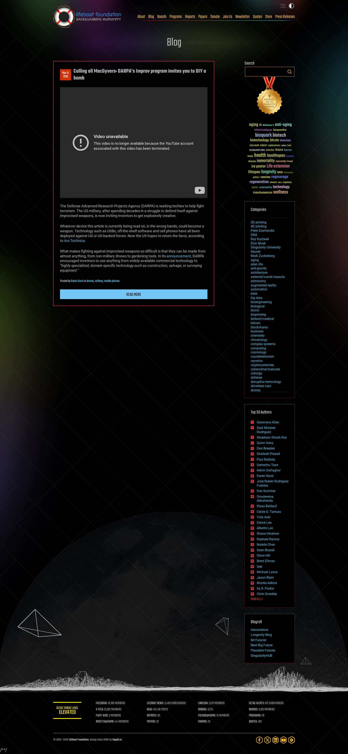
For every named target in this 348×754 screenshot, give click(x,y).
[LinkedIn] (275, 740)
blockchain (285, 140)
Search (289, 71)
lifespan (254, 172)
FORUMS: (202, 721)
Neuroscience (288, 173)
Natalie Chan (266, 545)
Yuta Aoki (263, 517)
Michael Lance (267, 572)
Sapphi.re (117, 739)
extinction (270, 150)
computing (258, 348)
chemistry (258, 335)
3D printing (258, 222)
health (260, 155)
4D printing (258, 226)
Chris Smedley (267, 594)
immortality (266, 160)
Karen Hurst (77, 281)
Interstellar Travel (284, 161)
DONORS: (202, 709)
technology (281, 187)
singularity (287, 182)
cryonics (257, 361)
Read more (133, 294)
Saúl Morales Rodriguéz (266, 430)
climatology (259, 340)
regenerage (279, 177)
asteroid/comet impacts (268, 277)
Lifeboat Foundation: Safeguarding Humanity (87, 17)
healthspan (276, 155)
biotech (279, 135)
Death (289, 146)
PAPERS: (151, 721)
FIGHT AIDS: (102, 715)
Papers (202, 16)
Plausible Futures (263, 650)
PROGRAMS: (255, 715)
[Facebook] (259, 740)
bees (254, 293)
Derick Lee (264, 523)
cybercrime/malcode (265, 369)
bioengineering (261, 302)
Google (250, 156)
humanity (290, 156)
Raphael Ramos (268, 539)
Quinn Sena (265, 443)
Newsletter (242, 16)
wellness (280, 192)
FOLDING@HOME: (207, 715)
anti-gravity (259, 268)
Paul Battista (266, 459)
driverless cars (261, 386)
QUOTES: (253, 721)
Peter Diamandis (262, 230)
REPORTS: (152, 715)
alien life (257, 264)
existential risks (257, 150)
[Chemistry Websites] (269, 96)
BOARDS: (253, 709)
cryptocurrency (274, 145)
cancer (263, 145)
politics (256, 177)
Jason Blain (265, 577)
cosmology (258, 352)
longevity (268, 172)
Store (268, 16)
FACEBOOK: (101, 703)
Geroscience (259, 630)
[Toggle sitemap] (283, 5)
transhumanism (262, 193)
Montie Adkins (267, 583)
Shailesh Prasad (268, 454)
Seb (259, 567)
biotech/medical (262, 319)
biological (258, 306)
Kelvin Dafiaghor (269, 470)
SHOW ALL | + (257, 599)
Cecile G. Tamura (269, 512)
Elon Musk (258, 243)
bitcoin (274, 140)
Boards (161, 16)
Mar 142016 (65, 75)
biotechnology (259, 140)
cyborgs (256, 373)
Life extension (278, 166)
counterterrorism (262, 356)
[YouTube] (283, 740)
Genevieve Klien (268, 422)
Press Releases (285, 16)
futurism (288, 150)
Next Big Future (261, 645)
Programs (176, 16)
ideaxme (252, 161)
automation (259, 289)
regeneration (259, 182)
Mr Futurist (258, 640)
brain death (254, 145)
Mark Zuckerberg (263, 256)
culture (283, 146)
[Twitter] (267, 740)
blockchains (259, 327)
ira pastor (258, 166)
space (255, 187)
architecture (259, 272)
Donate (215, 16)
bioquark (263, 135)
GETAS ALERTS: (256, 703)
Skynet (255, 251)
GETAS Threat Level (67, 711)
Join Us (227, 16)
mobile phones (112, 281)
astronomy (258, 281)
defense (256, 377)
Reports (190, 16)
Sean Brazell (265, 550)
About (141, 16)
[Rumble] (291, 740)
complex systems (263, 344)
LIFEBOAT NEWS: (155, 703)
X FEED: (100, 709)
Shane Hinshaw (268, 533)
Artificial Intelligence (263, 130)
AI (260, 125)
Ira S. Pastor (265, 588)
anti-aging (283, 124)
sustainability (265, 187)
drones (90, 281)
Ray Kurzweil (260, 239)
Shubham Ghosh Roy (272, 437)
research (273, 182)
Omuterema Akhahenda (265, 499)
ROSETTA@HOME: (105, 721)
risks (280, 182)
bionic (255, 310)
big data (256, 298)
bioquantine (280, 130)
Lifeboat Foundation (79, 739)
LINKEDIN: (203, 703)
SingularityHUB (261, 656)
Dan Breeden (266, 448)
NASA (280, 172)
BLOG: (150, 709)
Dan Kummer (266, 491)
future (279, 150)
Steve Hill (263, 555)
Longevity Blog (261, 635)
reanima (265, 177)
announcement (179, 256)
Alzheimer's (268, 125)
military (99, 281)
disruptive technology (266, 382)
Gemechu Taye (267, 465)
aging (253, 124)
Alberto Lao (265, 528)
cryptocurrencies (262, 365)
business (257, 331)
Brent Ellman (266, 561)
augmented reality (263, 285)
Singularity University (266, 247)
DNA (254, 235)
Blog (151, 16)
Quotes (257, 16)
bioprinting (258, 314)
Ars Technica (74, 241)
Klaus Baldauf (267, 506)
